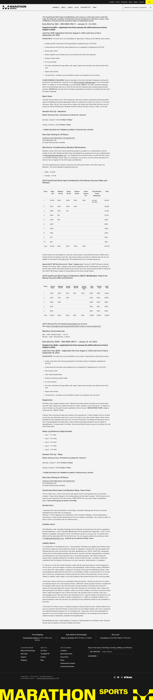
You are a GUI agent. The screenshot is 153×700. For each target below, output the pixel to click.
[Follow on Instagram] (114, 677)
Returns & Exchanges (28, 650)
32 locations (104, 638)
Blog (42, 660)
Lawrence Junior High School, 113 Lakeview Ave (58, 138)
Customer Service (27, 647)
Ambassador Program (67, 663)
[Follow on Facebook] (118, 677)
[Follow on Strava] (128, 677)
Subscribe (92, 656)
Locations (111, 2)
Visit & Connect (65, 647)
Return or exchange (67, 638)
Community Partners (67, 666)
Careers (43, 657)
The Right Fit (45, 654)
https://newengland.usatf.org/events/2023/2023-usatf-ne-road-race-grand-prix (73, 326)
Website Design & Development (45, 678)
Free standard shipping (30, 638)
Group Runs (124, 2)
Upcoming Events (66, 654)
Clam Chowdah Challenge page (84, 82)
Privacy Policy (24, 676)
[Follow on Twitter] (121, 677)
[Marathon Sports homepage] (14, 7)
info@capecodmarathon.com (54, 538)
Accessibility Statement (46, 676)
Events (118, 2)
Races (130, 2)
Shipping (24, 660)
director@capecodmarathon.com (55, 155)
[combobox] (138, 7)
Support (136, 2)
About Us (44, 647)
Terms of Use (34, 676)
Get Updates (95, 651)
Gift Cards (24, 654)
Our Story (44, 650)
